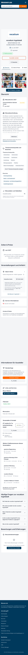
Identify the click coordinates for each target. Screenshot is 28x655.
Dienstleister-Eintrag (5, 630)
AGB (2, 644)
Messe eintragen (4, 625)
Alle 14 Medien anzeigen (14, 90)
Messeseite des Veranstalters (9, 141)
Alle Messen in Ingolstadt (13, 294)
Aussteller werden (14, 58)
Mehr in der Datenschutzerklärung (12, 289)
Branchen (3, 618)
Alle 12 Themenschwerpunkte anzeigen (14, 169)
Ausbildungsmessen (8, 183)
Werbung (3, 628)
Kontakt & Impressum (6, 640)
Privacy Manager (5, 647)
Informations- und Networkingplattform (12, 181)
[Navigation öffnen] (25, 2)
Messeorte (3, 623)
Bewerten (14, 62)
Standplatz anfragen (14, 377)
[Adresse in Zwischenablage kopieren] (23, 274)
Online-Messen (4, 616)
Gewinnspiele (4, 613)
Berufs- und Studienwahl (9, 178)
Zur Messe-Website (10, 393)
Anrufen (15, 380)
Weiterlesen (14, 136)
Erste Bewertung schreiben (14, 548)
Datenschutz (4, 642)
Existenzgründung (8, 175)
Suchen (24, 6)
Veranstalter (3, 621)
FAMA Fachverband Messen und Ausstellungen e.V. (12, 633)
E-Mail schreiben (8, 433)
